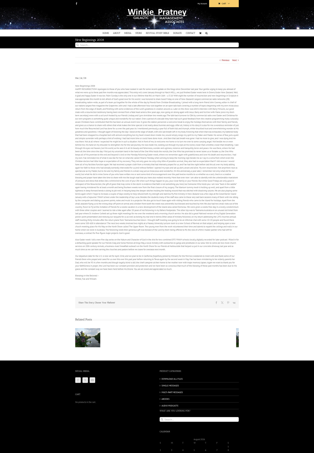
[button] (206, 32)
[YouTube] (92, 380)
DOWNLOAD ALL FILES (172, 379)
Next (234, 60)
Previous (225, 60)
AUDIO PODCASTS (170, 405)
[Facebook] (78, 380)
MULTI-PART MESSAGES (172, 392)
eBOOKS (165, 399)
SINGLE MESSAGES (170, 385)
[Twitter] (85, 380)
